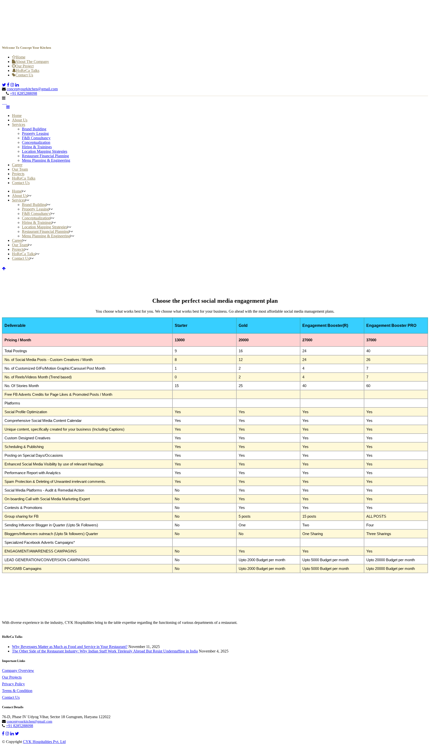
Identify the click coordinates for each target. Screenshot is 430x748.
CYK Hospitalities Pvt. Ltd (44, 742)
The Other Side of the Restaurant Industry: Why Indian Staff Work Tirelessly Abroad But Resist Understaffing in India (105, 651)
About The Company (32, 61)
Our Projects (12, 677)
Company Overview (18, 670)
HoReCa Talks (27, 70)
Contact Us (24, 75)
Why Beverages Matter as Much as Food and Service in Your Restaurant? (69, 647)
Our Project (24, 66)
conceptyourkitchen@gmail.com (32, 89)
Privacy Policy (13, 684)
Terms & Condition (17, 691)
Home (20, 57)
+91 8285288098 (23, 93)
